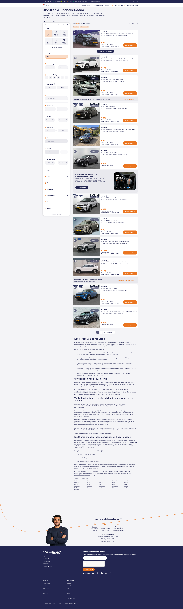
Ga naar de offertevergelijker (126, 280)
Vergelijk (93, 32)
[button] (66, 56)
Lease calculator (46, 596)
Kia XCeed (76, 489)
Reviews (69, 591)
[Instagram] (102, 573)
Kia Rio (75, 487)
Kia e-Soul (76, 482)
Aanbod (46, 21)
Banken (68, 593)
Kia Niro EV (126, 484)
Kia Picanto (89, 486)
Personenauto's (46, 588)
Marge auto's (45, 593)
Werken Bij (69, 585)
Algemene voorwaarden (62, 603)
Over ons (69, 583)
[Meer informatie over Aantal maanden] (56, 75)
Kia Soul (76, 394)
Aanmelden (88, 569)
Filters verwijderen (62, 25)
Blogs (68, 588)
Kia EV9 (88, 484)
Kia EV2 (88, 482)
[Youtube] (92, 573)
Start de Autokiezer (129, 99)
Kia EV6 (76, 484)
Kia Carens (76, 481)
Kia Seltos (89, 487)
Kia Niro (113, 484)
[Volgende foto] (98, 39)
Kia (50, 21)
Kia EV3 (101, 482)
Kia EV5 (126, 482)
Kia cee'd (89, 481)
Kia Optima (76, 486)
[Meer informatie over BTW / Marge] (54, 84)
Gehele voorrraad (46, 583)
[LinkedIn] (106, 573)
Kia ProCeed (102, 486)
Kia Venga (126, 487)
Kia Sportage (115, 487)
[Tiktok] (97, 573)
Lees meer (45, 17)
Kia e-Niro (126, 481)
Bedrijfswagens (46, 585)
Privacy (71, 603)
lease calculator (103, 424)
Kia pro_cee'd (115, 486)
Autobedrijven (70, 596)
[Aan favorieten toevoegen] (75, 33)
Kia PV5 (126, 486)
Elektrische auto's (46, 591)
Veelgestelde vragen (71, 598)
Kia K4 (100, 484)
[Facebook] (110, 573)
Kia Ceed (120, 428)
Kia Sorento (102, 487)
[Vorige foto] (75, 39)
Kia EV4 (113, 482)
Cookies (76, 603)
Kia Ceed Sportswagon (117, 481)
